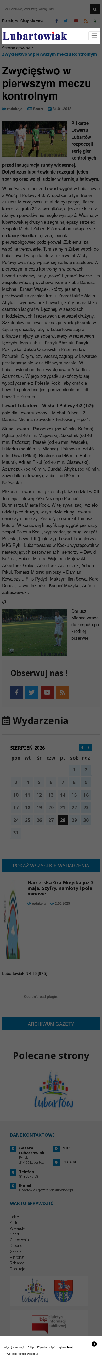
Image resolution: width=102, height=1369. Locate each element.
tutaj (70, 1347)
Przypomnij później (15, 1354)
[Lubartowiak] (34, 35)
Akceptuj (32, 1354)
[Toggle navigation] (94, 35)
